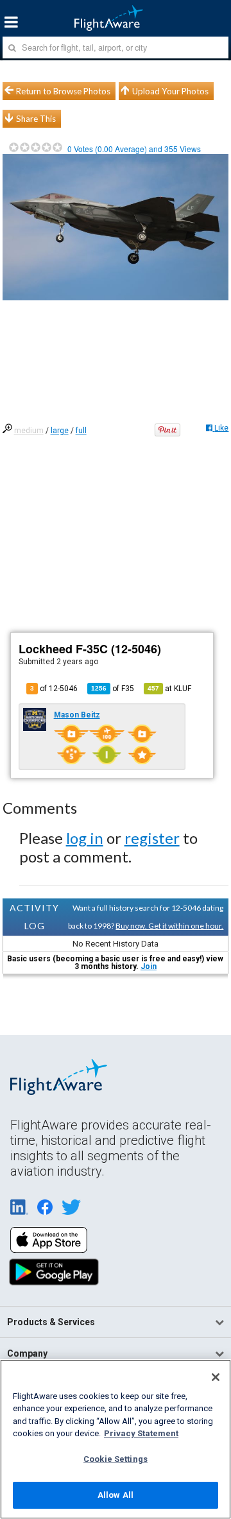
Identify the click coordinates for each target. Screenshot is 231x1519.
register (152, 837)
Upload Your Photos (170, 91)
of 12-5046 (54, 688)
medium (29, 430)
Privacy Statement (141, 1433)
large (60, 430)
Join (149, 966)
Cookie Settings (115, 1459)
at (169, 688)
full (81, 430)
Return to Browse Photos (63, 91)
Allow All (115, 1495)
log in (84, 837)
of (112, 688)
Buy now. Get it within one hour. (169, 926)
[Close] (215, 1377)
